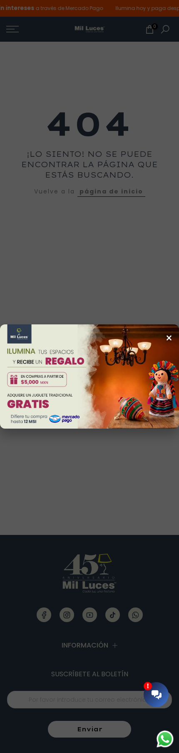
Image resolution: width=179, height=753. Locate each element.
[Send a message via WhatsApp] (165, 739)
